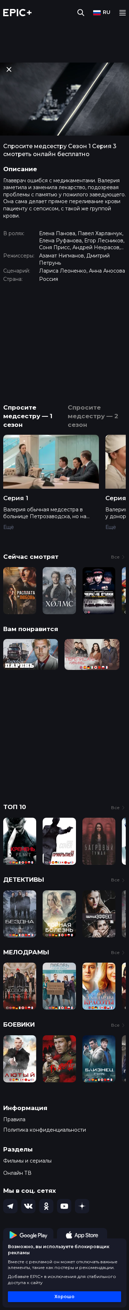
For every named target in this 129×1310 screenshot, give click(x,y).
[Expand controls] (116, 1303)
